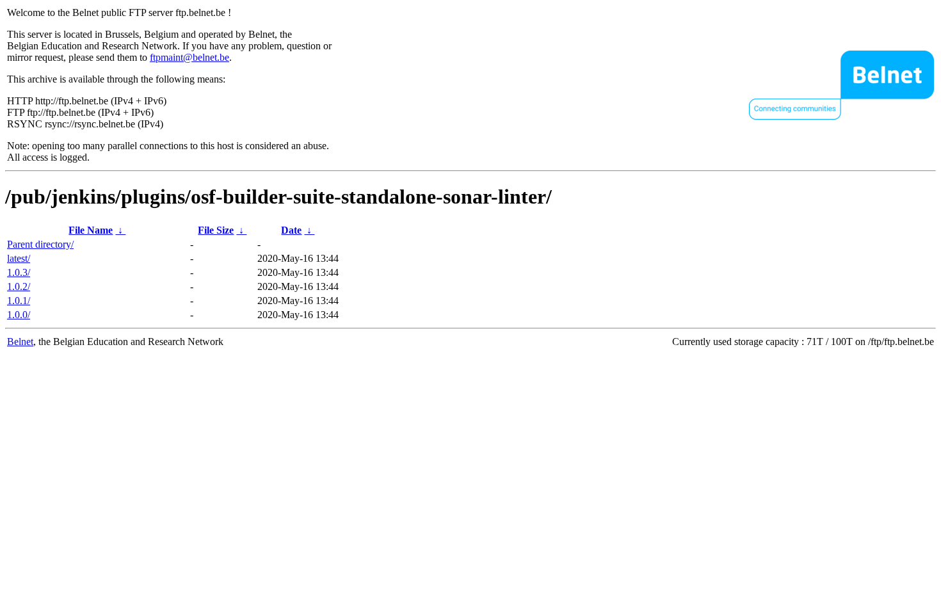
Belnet (20, 341)
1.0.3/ (18, 272)
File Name (90, 230)
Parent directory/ (40, 244)
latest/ (18, 258)
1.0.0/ (18, 314)
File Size (216, 230)
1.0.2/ (18, 286)
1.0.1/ (18, 300)
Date (291, 230)
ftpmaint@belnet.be (189, 57)
